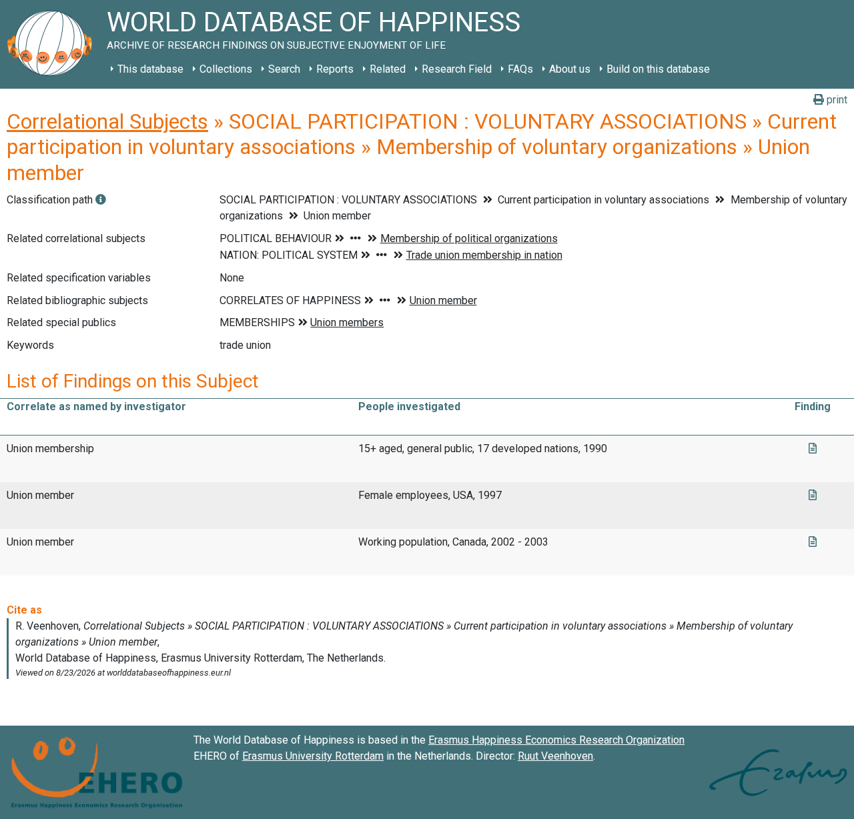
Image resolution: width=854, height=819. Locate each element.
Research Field (457, 69)
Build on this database (658, 69)
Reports (335, 69)
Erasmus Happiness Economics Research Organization (556, 740)
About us (569, 69)
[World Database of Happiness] (53, 44)
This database (150, 69)
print (835, 99)
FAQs (520, 69)
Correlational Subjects (107, 121)
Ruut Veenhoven (555, 756)
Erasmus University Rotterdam (313, 756)
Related (388, 69)
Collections (225, 69)
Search (284, 69)
